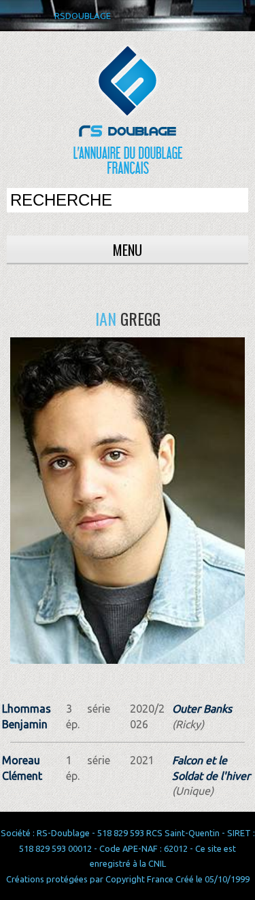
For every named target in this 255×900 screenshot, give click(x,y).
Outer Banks (202, 708)
